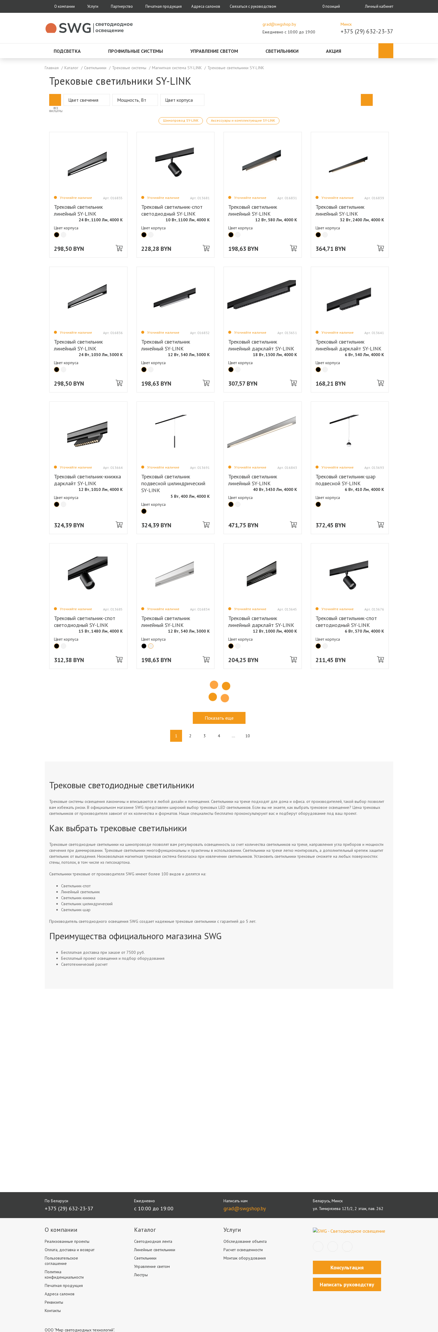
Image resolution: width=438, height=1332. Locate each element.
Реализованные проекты (67, 1241)
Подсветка (67, 51)
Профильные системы (135, 51)
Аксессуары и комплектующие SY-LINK (243, 120)
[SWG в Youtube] (347, 1246)
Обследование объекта (245, 1241)
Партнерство (122, 6)
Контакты (53, 1310)
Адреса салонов (205, 6)
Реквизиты (54, 1302)
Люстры (141, 1274)
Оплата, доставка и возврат (69, 1249)
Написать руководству (347, 1284)
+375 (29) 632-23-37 (367, 31)
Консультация (347, 1267)
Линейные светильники (154, 1249)
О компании (64, 6)
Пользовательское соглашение (61, 1260)
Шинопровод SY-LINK (180, 120)
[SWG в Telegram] (332, 1246)
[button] (55, 100)
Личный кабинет (379, 6)
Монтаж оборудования (244, 1258)
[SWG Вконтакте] (318, 1246)
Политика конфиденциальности (64, 1274)
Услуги (92, 6)
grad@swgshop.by (279, 24)
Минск (346, 24)
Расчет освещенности (243, 1249)
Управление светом (214, 51)
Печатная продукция (163, 6)
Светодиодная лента (153, 1241)
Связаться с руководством (253, 6)
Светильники (282, 51)
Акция (333, 51)
